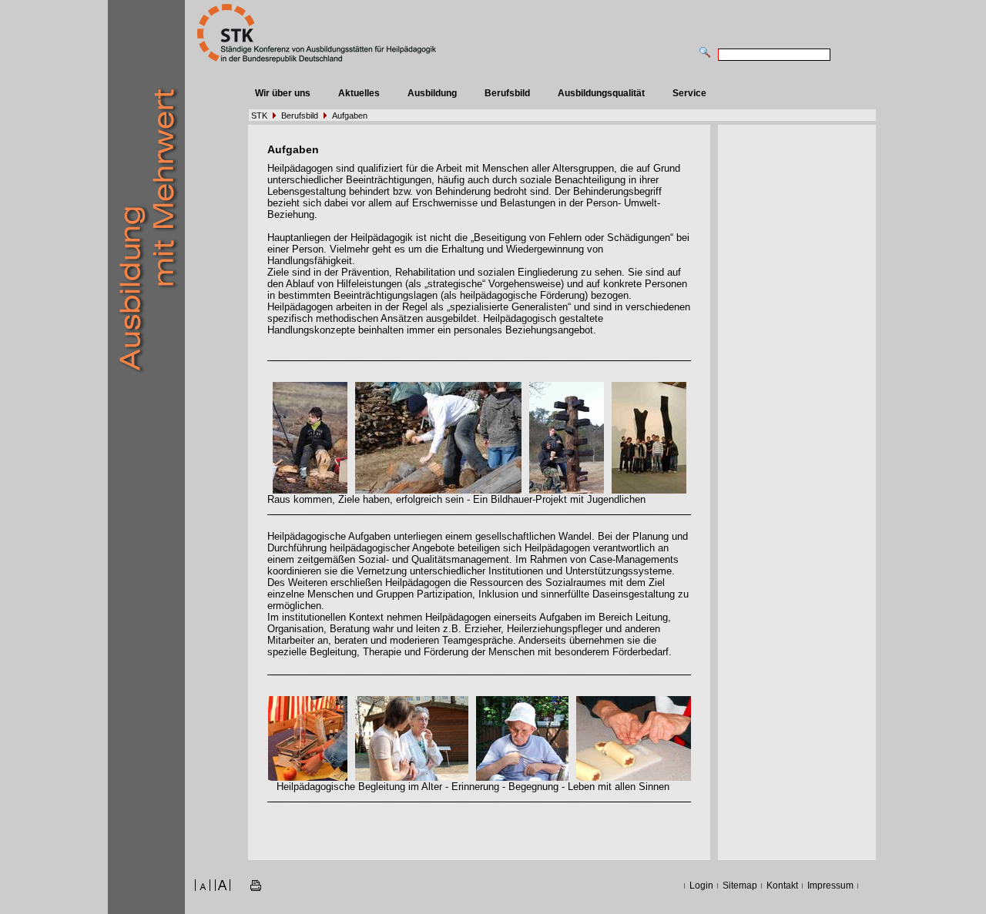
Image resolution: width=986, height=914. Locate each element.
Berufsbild (507, 93)
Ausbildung (432, 93)
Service (689, 93)
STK (259, 115)
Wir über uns (282, 93)
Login (701, 885)
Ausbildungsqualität (601, 93)
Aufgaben (349, 115)
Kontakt (782, 885)
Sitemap (740, 885)
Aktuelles (359, 93)
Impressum (830, 885)
